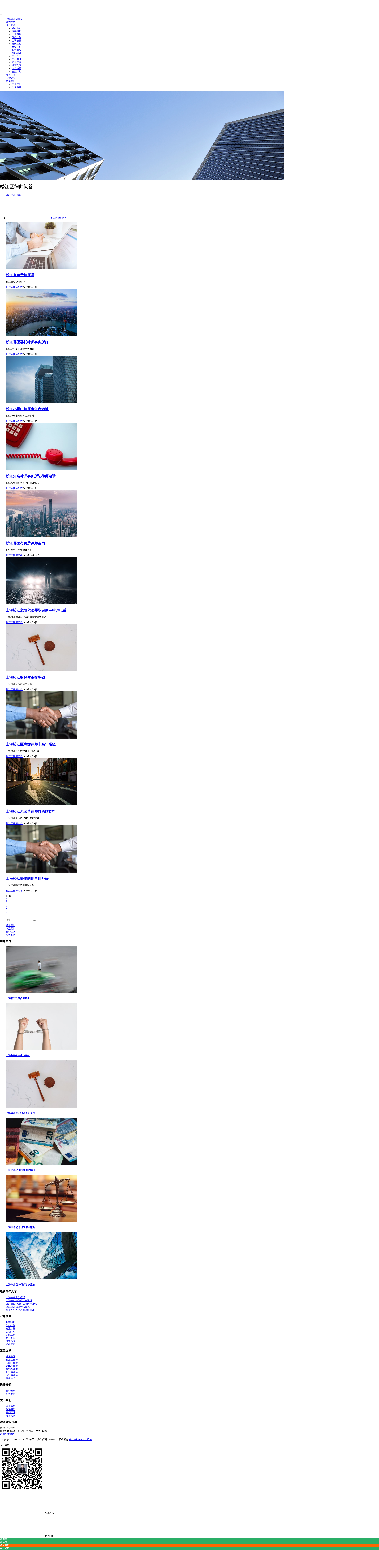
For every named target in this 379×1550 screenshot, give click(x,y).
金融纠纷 (16, 71)
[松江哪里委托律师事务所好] (41, 335)
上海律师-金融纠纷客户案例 (20, 1170)
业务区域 (10, 74)
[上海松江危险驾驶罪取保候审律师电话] (41, 603)
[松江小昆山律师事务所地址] (41, 402)
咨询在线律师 (7, 1434)
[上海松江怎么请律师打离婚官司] (41, 804)
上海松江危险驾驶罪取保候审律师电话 (36, 610)
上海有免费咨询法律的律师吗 (21, 1303)
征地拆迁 (16, 53)
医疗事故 (16, 50)
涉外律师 (16, 59)
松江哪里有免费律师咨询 (25, 543)
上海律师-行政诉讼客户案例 (20, 1227)
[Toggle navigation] (1, 14)
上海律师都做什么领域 (18, 1306)
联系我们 (10, 81)
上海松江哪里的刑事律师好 (27, 878)
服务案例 (10, 935)
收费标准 (10, 78)
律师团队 (10, 22)
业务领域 (10, 25)
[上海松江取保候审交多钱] (41, 670)
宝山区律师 (12, 1362)
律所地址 (16, 87)
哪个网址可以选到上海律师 (20, 1310)
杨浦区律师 (12, 1369)
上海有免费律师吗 (15, 1297)
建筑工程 (16, 43)
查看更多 (10, 1344)
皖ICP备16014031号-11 (80, 1439)
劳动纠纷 (16, 47)
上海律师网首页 (14, 19)
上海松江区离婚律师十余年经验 (31, 744)
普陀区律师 (12, 1366)
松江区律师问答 (14, 287)
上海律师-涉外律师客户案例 (20, 1284)
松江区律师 (12, 1372)
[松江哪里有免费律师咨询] (41, 536)
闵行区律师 (12, 1375)
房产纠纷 (16, 56)
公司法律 (16, 40)
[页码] (34, 920)
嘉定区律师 (12, 1359)
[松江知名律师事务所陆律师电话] (41, 469)
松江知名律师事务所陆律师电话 (31, 476)
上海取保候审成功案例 (18, 1055)
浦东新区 (10, 1356)
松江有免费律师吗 (20, 275)
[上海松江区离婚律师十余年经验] (41, 737)
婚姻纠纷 (16, 28)
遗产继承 (16, 68)
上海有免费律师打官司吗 (19, 1300)
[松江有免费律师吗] (41, 268)
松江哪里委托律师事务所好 (27, 342)
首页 (14, 194)
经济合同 (16, 65)
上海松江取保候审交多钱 (25, 677)
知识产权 (16, 62)
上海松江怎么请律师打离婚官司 (31, 811)
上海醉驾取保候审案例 (18, 998)
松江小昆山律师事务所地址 (27, 409)
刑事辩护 (16, 31)
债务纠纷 (16, 37)
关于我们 (16, 84)
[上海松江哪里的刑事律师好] (41, 871)
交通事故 (16, 34)
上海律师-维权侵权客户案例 (20, 1113)
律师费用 (10, 1391)
